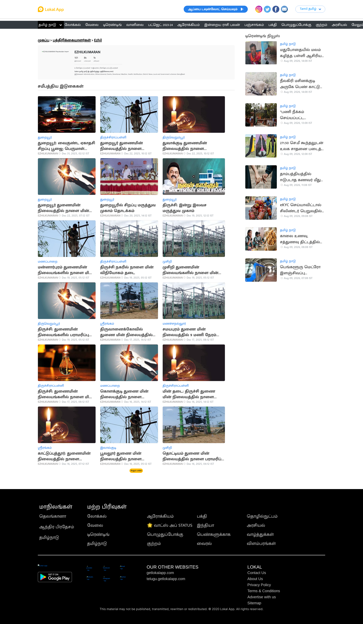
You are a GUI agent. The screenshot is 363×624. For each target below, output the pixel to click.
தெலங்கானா (52, 516)
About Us (255, 579)
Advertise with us (261, 597)
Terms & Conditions (263, 591)
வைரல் (204, 543)
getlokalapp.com (160, 573)
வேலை (95, 525)
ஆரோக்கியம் (160, 516)
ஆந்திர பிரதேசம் (56, 527)
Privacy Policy (259, 585)
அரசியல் (256, 525)
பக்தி (202, 516)
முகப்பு (43, 40)
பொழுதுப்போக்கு (165, 534)
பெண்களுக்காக (214, 534)
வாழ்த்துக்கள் (260, 534)
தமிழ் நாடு (47, 25)
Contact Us (256, 573)
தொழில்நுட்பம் (262, 516)
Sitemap (254, 603)
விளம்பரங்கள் (261, 543)
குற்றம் (154, 543)
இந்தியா (205, 525)
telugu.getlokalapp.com (166, 579)
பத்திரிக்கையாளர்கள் (72, 40)
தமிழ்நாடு (49, 537)
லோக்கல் (97, 516)
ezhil (98, 40)
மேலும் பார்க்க (136, 470)
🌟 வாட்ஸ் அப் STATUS (169, 525)
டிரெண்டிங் (98, 534)
